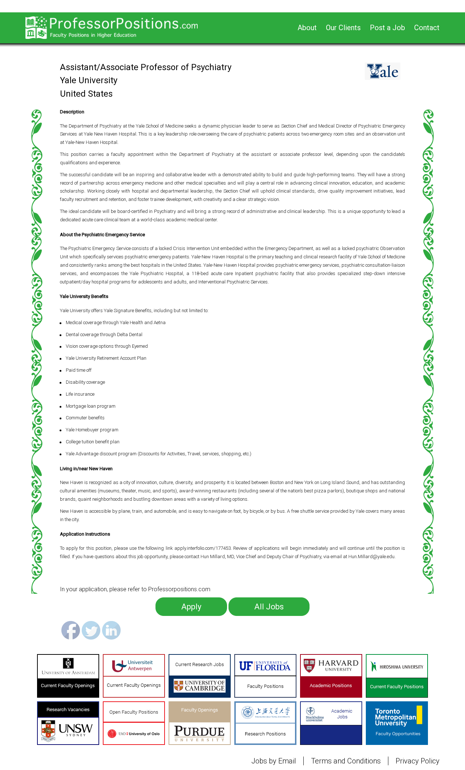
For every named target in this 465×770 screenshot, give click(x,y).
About (307, 27)
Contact (427, 27)
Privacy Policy (418, 761)
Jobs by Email (273, 761)
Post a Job (387, 27)
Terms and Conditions (346, 761)
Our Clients (343, 27)
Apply (191, 606)
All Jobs (269, 606)
